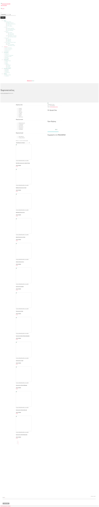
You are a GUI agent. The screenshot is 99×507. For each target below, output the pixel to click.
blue (20, 110)
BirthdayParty (22, 123)
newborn (21, 125)
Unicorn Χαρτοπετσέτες (20, 261)
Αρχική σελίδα (2, 93)
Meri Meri (21, 136)
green (20, 114)
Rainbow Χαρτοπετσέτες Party (21, 187)
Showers (21, 126)
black (20, 109)
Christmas (21, 124)
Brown (20, 112)
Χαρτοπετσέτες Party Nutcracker (21, 434)
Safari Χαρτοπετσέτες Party (20, 237)
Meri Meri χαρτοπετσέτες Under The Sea (23, 163)
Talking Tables (22, 137)
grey (20, 115)
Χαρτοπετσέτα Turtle (19, 311)
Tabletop (6, 93)
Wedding (21, 129)
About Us (29, 80)
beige (20, 108)
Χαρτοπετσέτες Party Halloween (21, 385)
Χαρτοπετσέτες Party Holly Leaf (21, 409)
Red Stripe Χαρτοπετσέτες (20, 212)
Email (4, 497)
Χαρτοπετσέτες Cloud (19, 360)
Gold (20, 113)
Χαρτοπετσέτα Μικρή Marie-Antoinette (22, 335)
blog (33, 80)
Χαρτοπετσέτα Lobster (20, 286)
